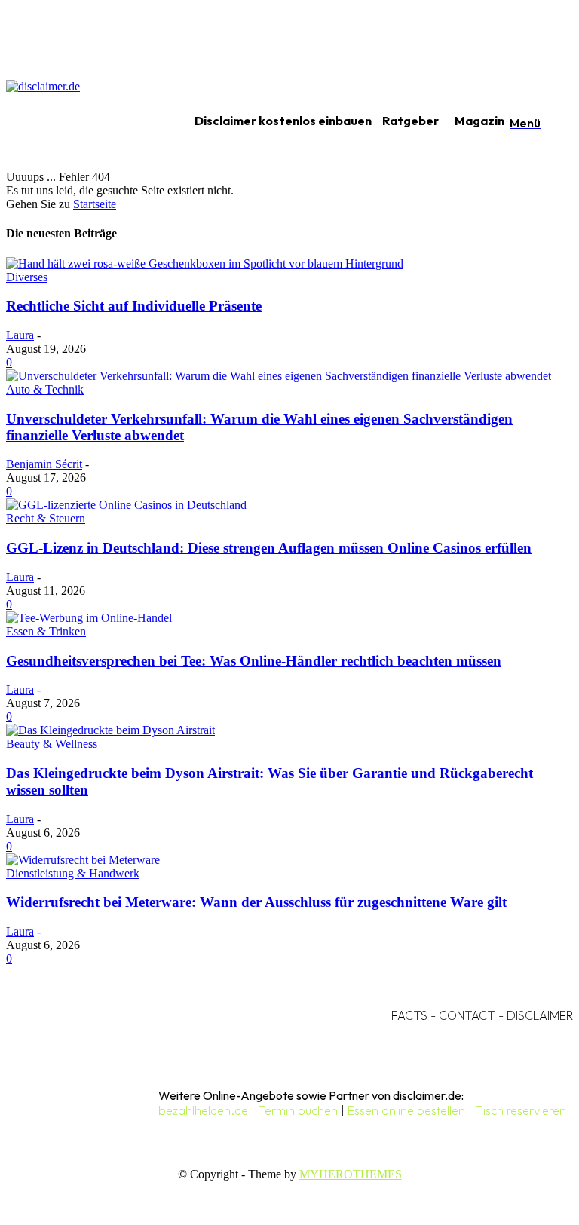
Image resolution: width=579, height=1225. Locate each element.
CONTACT (467, 1015)
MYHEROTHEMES (350, 1174)
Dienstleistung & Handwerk (72, 873)
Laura (20, 335)
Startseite (94, 204)
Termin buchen (298, 1110)
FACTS (409, 1015)
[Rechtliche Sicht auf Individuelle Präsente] (204, 263)
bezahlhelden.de (203, 1110)
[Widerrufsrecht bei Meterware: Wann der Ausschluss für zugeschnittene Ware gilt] (83, 859)
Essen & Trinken (46, 631)
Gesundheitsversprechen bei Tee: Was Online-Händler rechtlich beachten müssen (253, 661)
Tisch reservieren (520, 1110)
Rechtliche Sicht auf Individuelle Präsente (134, 306)
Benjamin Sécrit (44, 464)
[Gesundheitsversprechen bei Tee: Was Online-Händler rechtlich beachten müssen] (89, 617)
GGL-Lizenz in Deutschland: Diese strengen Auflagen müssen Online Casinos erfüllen (269, 548)
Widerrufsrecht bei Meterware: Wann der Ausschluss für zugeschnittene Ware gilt (256, 902)
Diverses (26, 277)
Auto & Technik (45, 389)
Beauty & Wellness (51, 743)
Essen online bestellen (406, 1110)
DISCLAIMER (540, 1015)
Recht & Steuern (45, 518)
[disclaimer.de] (81, 121)
